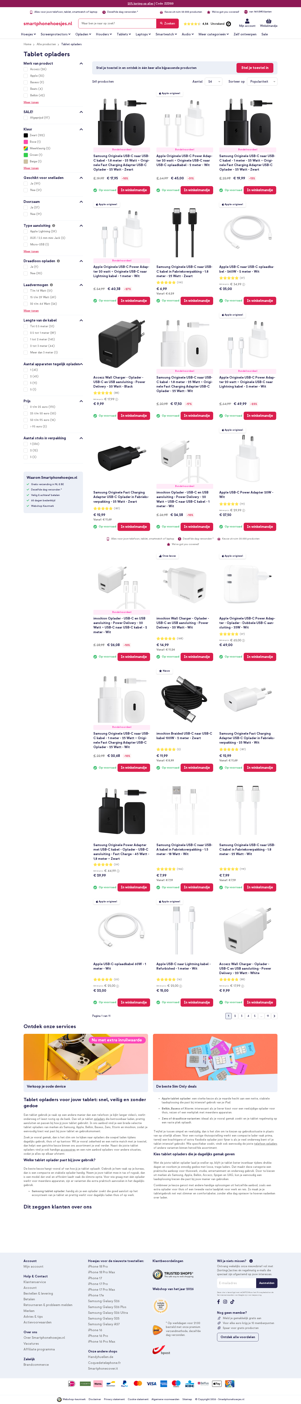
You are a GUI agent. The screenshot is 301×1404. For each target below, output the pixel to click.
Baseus (35, 82)
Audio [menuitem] (186, 34)
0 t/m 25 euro (39, 407)
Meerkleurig (37, 148)
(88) (116, 393)
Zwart (33, 135)
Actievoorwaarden (38, 1322)
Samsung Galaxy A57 (104, 1324)
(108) (180, 638)
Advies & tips (33, 1317)
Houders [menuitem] (102, 34)
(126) (180, 869)
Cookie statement (138, 1399)
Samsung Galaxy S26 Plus (107, 1307)
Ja (32, 183)
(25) (116, 979)
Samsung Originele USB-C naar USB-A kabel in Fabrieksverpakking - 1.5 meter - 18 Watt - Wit (184, 849)
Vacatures (31, 1344)
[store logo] (48, 22)
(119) (180, 282)
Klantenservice (35, 1282)
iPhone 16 (95, 1330)
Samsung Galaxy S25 (103, 1318)
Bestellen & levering (38, 1294)
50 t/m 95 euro (40, 420)
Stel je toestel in (254, 67)
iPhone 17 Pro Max (101, 1290)
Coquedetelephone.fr (104, 1363)
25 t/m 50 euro (40, 413)
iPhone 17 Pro (98, 1284)
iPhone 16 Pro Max (101, 1342)
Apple (34, 76)
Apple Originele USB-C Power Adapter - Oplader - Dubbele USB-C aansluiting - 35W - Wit (247, 622)
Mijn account (247, 26)
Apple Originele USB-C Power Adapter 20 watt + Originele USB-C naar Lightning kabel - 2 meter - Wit (247, 382)
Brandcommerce (36, 1365)
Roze (33, 142)
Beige (33, 161)
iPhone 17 (95, 1278)
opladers (99, 1119)
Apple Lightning (40, 231)
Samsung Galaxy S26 (104, 1301)
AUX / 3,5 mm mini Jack (45, 238)
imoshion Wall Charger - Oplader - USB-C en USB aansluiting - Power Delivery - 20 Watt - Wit (182, 622)
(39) (116, 864)
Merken (29, 1311)
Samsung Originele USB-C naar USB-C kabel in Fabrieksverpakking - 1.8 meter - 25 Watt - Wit (247, 849)
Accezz (35, 69)
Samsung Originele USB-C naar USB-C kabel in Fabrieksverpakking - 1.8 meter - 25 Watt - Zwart (184, 271)
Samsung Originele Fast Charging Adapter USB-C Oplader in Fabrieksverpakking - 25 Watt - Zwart (121, 497)
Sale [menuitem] (264, 34)
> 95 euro (36, 426)
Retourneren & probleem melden (48, 1305)
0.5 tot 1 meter (40, 333)
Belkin (34, 95)
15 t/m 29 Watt (40, 297)
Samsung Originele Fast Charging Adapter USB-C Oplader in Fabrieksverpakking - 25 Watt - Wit (247, 738)
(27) (242, 278)
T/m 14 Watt (38, 290)
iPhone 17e (96, 1295)
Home (27, 44)
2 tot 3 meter (39, 346)
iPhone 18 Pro (98, 1267)
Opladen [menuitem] (81, 34)
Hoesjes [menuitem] (27, 34)
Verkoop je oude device (46, 1086)
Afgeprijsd (37, 117)
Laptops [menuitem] (142, 34)
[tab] (53, 62)
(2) (179, 749)
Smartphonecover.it (103, 1369)
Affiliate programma (39, 1349)
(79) (242, 504)
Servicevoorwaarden (225, 1295)
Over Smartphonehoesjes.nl (44, 1338)
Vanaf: (165, 293)
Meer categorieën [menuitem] (212, 34)
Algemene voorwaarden (165, 1399)
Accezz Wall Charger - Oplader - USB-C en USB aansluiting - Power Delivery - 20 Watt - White (245, 968)
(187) (117, 508)
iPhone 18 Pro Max (101, 1272)
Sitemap (187, 1399)
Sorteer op (237, 82)
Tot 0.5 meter (39, 326)
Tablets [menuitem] (122, 34)
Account (30, 1288)
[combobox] (128, 23)
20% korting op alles (140, 3)
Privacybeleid (262, 1292)
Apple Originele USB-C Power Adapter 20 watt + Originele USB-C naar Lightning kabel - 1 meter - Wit (121, 271)
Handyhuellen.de (100, 1357)
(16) (179, 979)
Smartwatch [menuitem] (165, 34)
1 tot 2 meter (39, 339)
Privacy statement (114, 1399)
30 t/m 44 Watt (40, 304)
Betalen (29, 1299)
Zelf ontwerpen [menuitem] (245, 34)
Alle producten (46, 44)
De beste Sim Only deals (176, 1086)
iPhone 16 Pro (98, 1336)
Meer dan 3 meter (42, 352)
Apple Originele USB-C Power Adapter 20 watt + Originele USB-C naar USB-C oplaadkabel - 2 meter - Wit (184, 160)
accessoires (68, 1149)
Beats (34, 89)
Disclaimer (95, 1399)
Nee (33, 190)
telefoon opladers (265, 1143)
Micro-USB (37, 244)
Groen (34, 155)
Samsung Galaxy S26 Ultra (108, 1313)
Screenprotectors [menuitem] (54, 34)
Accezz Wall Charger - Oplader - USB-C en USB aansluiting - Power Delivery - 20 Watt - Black (119, 382)
